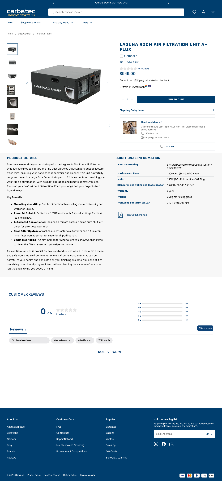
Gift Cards (111, 451)
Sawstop (111, 445)
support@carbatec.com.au (157, 137)
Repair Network (64, 439)
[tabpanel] (111, 363)
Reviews (11, 457)
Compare (130, 56)
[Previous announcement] (53, 2)
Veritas (110, 439)
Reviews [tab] (18, 329)
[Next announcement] (168, 2)
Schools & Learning (116, 457)
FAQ (58, 426)
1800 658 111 (151, 133)
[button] (213, 12)
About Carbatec (16, 426)
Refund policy (70, 475)
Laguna (110, 432)
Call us (169, 146)
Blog (9, 445)
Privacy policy (34, 475)
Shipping (139, 80)
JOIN (209, 434)
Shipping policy (87, 475)
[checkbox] (104, 340)
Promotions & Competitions (71, 451)
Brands (11, 451)
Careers (11, 439)
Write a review (205, 328)
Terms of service (52, 475)
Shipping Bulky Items (132, 110)
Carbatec (111, 426)
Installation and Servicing (70, 445)
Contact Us (62, 432)
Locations (12, 432)
